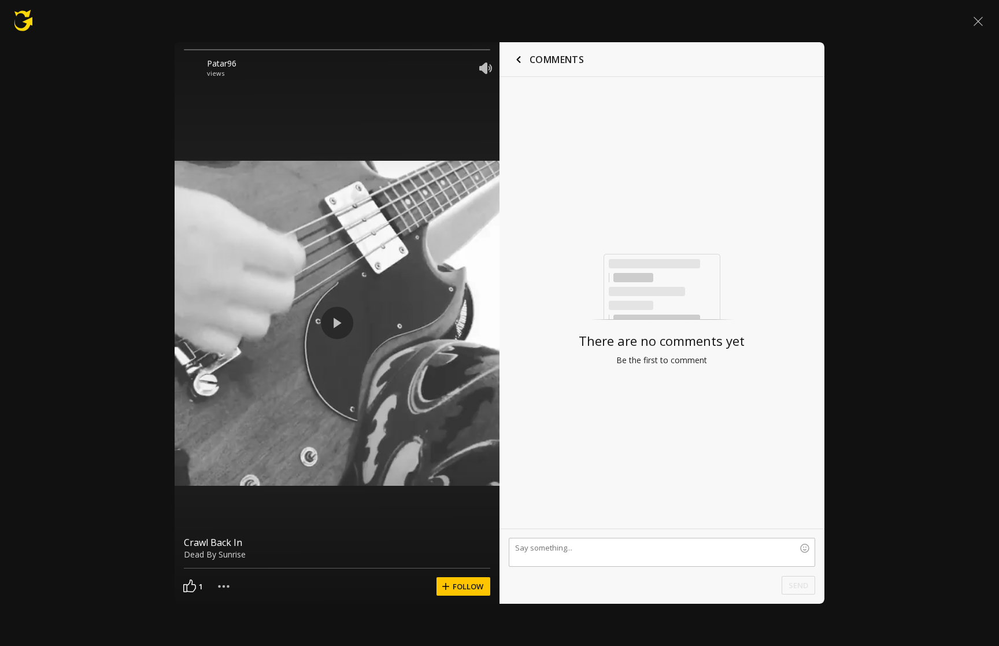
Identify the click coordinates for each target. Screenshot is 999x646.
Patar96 (221, 63)
